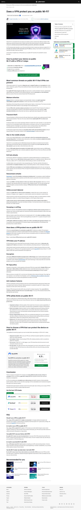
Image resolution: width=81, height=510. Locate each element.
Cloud (7, 500)
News (7, 489)
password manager (31, 131)
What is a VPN (11, 7)
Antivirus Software (27, 489)
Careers (61, 495)
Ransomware (9, 176)
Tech (7, 502)
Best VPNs (26, 493)
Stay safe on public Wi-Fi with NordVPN (28, 75)
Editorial (7, 491)
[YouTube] (64, 504)
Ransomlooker (44, 497)
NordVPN (14, 423)
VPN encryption (22, 259)
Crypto (7, 497)
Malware (8, 100)
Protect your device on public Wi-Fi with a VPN (63, 26)
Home (7, 7)
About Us (61, 489)
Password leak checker (46, 493)
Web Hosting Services (28, 500)
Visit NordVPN (40, 365)
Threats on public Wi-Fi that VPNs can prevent (64, 28)
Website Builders (27, 497)
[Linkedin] (66, 504)
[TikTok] (69, 504)
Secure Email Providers (28, 495)
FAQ (55, 38)
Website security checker (46, 495)
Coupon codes (44, 500)
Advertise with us (63, 493)
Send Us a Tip (62, 491)
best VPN (37, 248)
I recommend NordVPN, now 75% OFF (32, 65)
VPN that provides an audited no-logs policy (40, 275)
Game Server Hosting (28, 502)
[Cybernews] (40, 1)
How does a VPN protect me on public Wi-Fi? (63, 30)
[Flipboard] (71, 504)
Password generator (46, 489)
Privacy (7, 495)
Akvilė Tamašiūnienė (44, 19)
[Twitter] (59, 504)
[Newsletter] (74, 504)
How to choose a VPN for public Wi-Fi (61, 34)
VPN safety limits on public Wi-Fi (61, 32)
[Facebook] (62, 504)
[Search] (79, 2)
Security (8, 493)
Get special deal (45, 396)
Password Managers (28, 491)
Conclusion (57, 36)
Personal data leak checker (47, 491)
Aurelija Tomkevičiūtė (14, 19)
